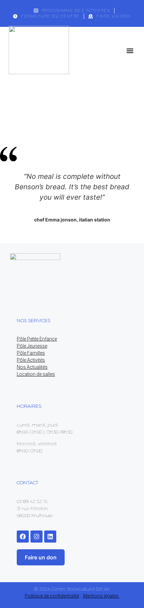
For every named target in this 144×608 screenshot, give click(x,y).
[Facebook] (23, 536)
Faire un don (41, 557)
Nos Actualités (32, 367)
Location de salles (36, 374)
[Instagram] (36, 536)
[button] (129, 50)
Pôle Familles (31, 353)
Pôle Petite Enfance (37, 339)
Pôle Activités (31, 360)
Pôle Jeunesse (32, 346)
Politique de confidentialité (52, 596)
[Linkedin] (50, 536)
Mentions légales (101, 596)
